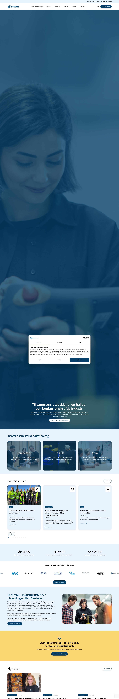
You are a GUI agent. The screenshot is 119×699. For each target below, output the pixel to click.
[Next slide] (13, 534)
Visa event (12, 524)
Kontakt (110, 1)
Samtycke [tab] (38, 342)
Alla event (107, 481)
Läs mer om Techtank (14, 623)
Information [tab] (59, 342)
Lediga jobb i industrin (93, 1)
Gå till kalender (106, 6)
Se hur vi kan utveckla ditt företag (59, 420)
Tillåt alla (79, 360)
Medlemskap (57, 6)
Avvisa (39, 360)
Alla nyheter (107, 668)
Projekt (48, 6)
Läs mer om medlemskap (59, 654)
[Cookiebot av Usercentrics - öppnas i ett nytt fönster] (83, 338)
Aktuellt (66, 6)
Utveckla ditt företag (36, 6)
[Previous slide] (10, 534)
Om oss (74, 6)
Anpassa (59, 360)
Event (103, 1)
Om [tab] (80, 342)
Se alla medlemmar (60, 582)
